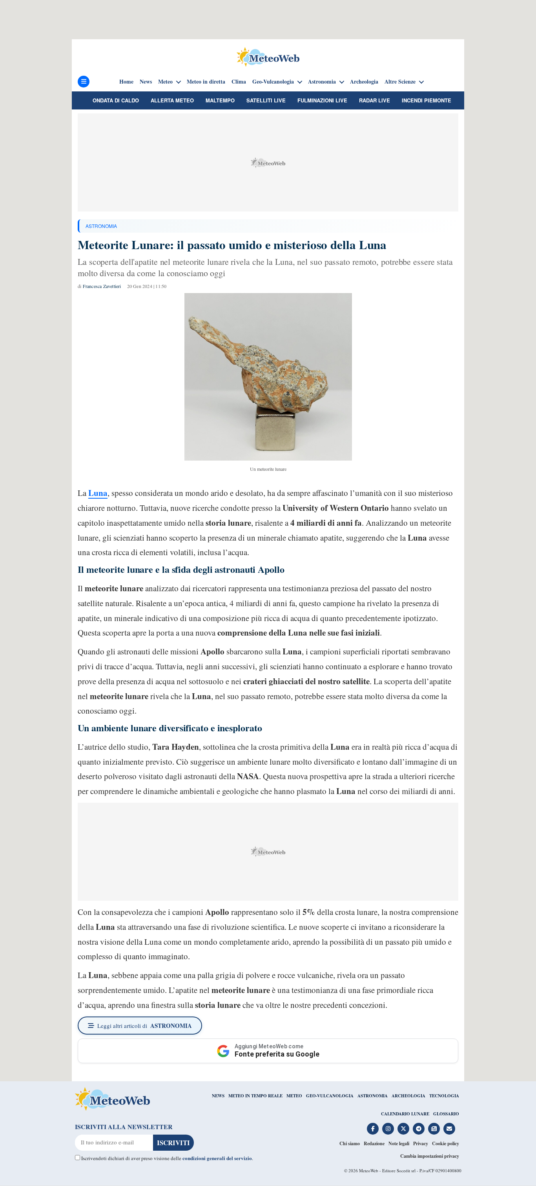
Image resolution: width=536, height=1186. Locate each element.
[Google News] (434, 1129)
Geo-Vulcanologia (273, 82)
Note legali (398, 1143)
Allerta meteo (172, 100)
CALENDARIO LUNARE (405, 1114)
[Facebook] (373, 1129)
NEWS (218, 1096)
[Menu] (83, 81)
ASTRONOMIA (101, 225)
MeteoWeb (368, 1170)
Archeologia (364, 82)
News (146, 82)
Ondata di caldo (116, 100)
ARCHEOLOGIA (408, 1096)
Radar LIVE (374, 100)
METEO (294, 1096)
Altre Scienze (400, 82)
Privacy (420, 1143)
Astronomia (322, 82)
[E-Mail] (449, 1129)
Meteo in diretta (206, 82)
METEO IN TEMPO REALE (255, 1096)
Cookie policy (445, 1143)
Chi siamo (349, 1143)
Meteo (165, 82)
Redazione (374, 1143)
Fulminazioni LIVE (322, 100)
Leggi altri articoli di (144, 1025)
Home (126, 82)
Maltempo (220, 100)
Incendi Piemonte (426, 100)
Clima (239, 82)
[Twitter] (403, 1129)
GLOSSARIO (446, 1114)
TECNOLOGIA (444, 1096)
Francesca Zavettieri (102, 286)
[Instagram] (388, 1129)
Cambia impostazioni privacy (429, 1156)
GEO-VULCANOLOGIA (330, 1096)
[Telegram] (419, 1129)
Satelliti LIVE (266, 100)
